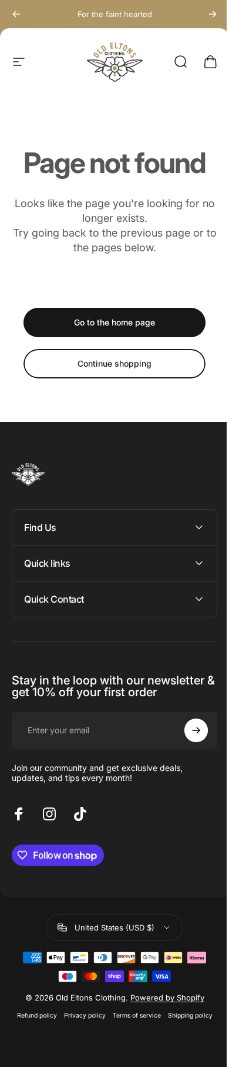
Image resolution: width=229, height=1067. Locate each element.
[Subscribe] (187, 730)
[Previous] (16, 14)
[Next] (212, 14)
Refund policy (32, 1015)
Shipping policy (185, 1015)
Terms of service (132, 1015)
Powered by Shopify (163, 997)
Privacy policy (80, 1015)
